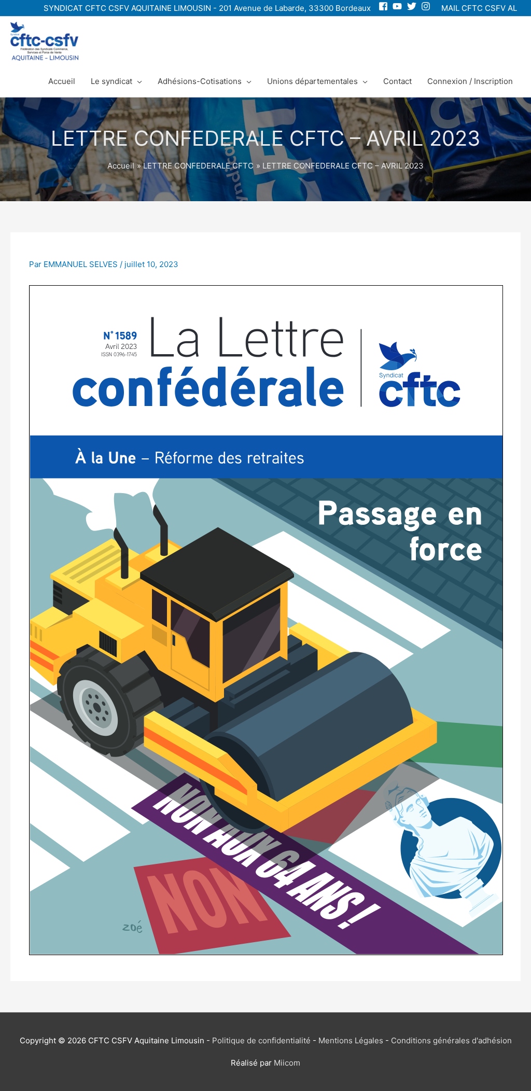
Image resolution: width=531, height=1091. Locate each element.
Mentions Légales (350, 1040)
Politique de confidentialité (261, 1040)
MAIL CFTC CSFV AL (479, 8)
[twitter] (413, 6)
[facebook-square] (384, 6)
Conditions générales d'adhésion (451, 1040)
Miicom (287, 1063)
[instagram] (427, 6)
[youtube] (398, 6)
